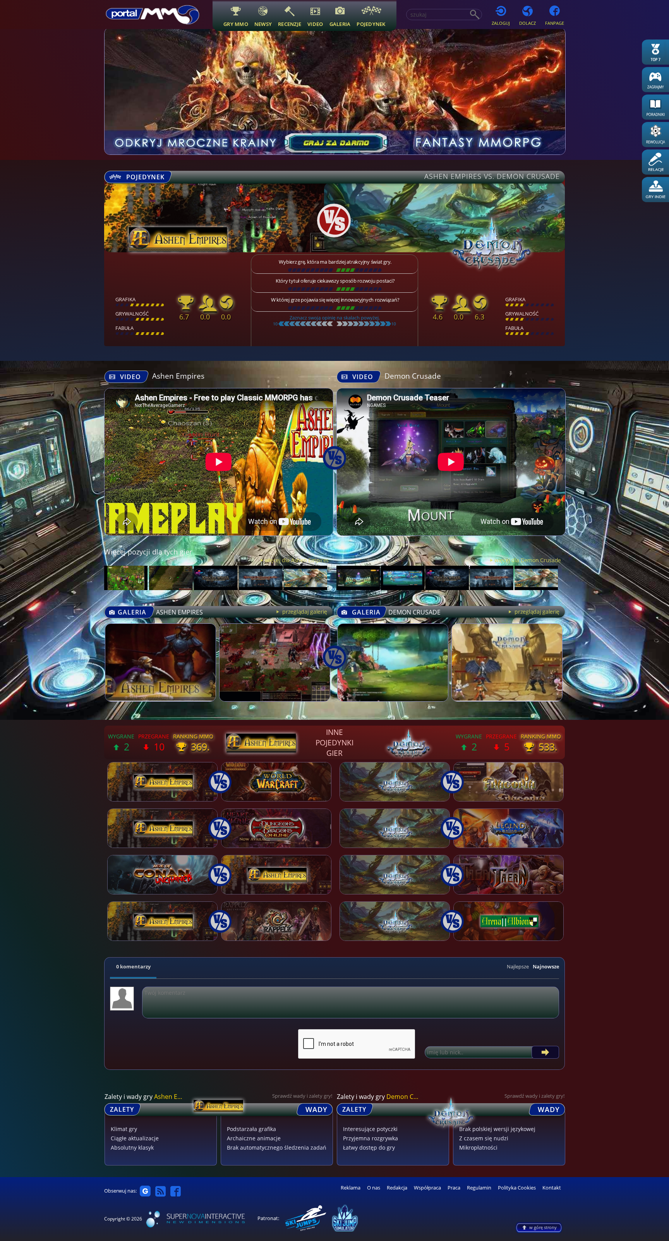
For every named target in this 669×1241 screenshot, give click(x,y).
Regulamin (479, 1187)
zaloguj (501, 23)
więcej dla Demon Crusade (527, 560)
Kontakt (551, 1187)
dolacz (527, 23)
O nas (373, 1187)
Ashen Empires (178, 376)
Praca (454, 1187)
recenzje (289, 24)
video (315, 24)
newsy (263, 24)
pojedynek (371, 24)
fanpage (554, 23)
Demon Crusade (412, 376)
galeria (340, 24)
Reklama (350, 1187)
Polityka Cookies (517, 1187)
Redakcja (397, 1187)
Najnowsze (546, 966)
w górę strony (543, 1227)
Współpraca (427, 1187)
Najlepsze (518, 966)
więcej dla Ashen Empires (297, 560)
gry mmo (235, 24)
